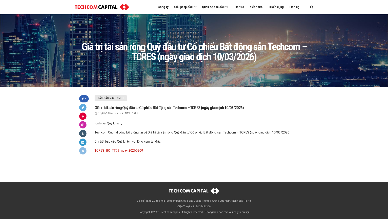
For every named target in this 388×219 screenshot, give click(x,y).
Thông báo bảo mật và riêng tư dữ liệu (227, 212)
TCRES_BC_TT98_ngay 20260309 (119, 150)
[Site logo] (102, 7)
